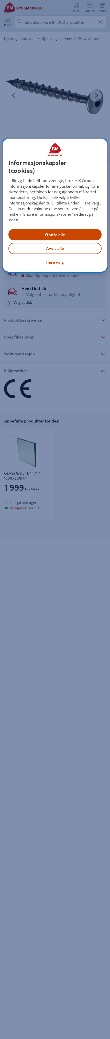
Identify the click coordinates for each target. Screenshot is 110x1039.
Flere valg (55, 262)
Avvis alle (55, 249)
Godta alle (55, 235)
